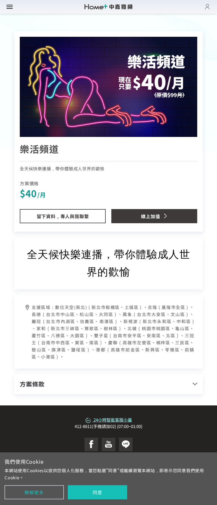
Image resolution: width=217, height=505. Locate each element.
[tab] (108, 384)
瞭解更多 (34, 492)
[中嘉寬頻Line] (126, 444)
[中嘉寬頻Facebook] (91, 444)
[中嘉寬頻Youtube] (108, 444)
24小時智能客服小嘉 (112, 420)
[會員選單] (207, 7)
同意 (97, 492)
